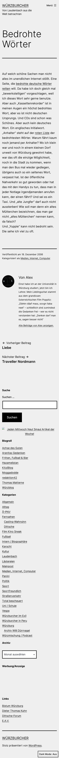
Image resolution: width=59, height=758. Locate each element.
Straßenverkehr (11, 595)
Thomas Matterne (13, 482)
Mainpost (7, 566)
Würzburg (8, 625)
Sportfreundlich (11, 591)
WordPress (35, 745)
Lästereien (8, 561)
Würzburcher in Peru (14, 620)
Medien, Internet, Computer (35, 258)
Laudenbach (9, 556)
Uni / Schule (9, 605)
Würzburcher (15, 5)
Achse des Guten (12, 448)
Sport (5, 586)
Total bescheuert (12, 600)
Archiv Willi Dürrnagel (17, 630)
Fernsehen (8, 516)
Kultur (5, 551)
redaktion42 (9, 477)
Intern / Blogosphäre (14, 541)
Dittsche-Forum (11, 715)
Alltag (5, 506)
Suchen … (8, 397)
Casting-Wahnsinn (15, 521)
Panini (5, 576)
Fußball (6, 536)
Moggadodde (10, 472)
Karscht (7, 546)
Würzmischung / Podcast (17, 635)
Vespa (5, 610)
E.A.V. (5, 720)
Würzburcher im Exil (14, 615)
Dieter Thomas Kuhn (14, 710)
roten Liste (42, 133)
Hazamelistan (10, 462)
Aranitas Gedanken (13, 452)
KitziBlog (7, 467)
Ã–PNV (6, 511)
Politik (5, 581)
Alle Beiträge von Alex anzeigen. (36, 325)
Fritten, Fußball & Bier (15, 457)
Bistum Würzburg (12, 705)
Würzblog (8, 487)
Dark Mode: (45, 754)
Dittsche (9, 526)
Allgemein (8, 501)
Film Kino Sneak (12, 531)
